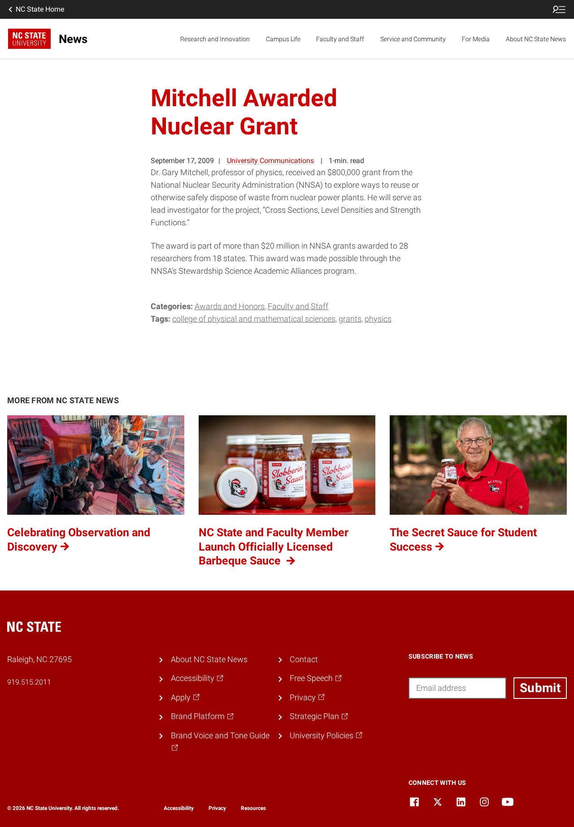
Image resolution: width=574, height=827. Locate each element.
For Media (476, 39)
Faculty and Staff (340, 39)
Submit (540, 688)
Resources (253, 808)
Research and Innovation (215, 39)
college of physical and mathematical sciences (253, 318)
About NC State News (536, 39)
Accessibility (179, 808)
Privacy (217, 808)
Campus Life (283, 39)
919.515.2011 (29, 682)
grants (350, 318)
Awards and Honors (230, 306)
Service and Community (413, 39)
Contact (304, 659)
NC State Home (40, 9)
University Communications (270, 160)
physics (378, 318)
